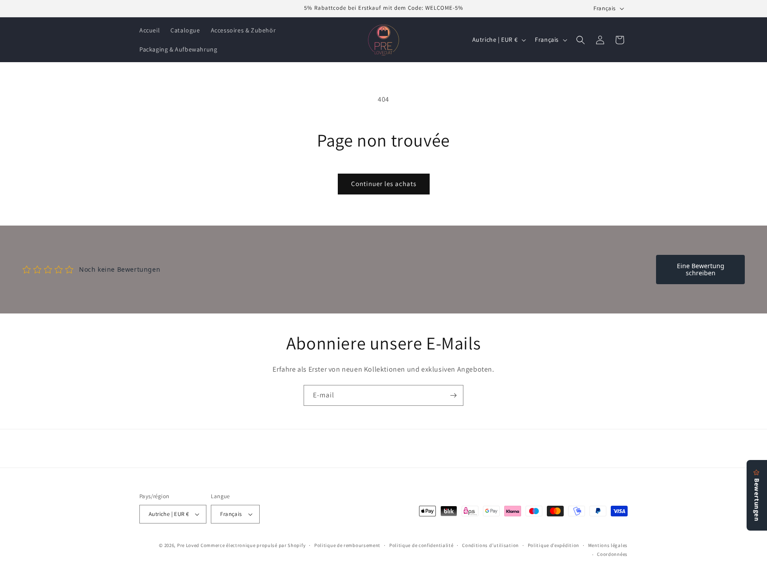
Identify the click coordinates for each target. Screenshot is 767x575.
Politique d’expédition (553, 545)
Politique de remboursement (347, 545)
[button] (580, 40)
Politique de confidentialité (421, 545)
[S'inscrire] (453, 395)
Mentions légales (608, 545)
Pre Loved (188, 545)
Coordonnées (612, 554)
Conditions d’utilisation (490, 545)
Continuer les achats (383, 183)
